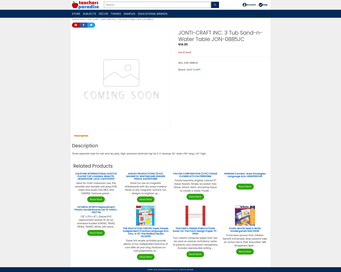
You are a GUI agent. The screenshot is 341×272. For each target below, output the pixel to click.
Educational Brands (152, 14)
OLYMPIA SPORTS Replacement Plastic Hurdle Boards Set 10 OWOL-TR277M (96, 209)
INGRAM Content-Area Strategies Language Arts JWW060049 (245, 175)
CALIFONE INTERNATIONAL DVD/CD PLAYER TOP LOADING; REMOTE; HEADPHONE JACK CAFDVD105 (96, 176)
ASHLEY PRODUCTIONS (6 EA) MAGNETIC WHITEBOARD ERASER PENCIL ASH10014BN (145, 176)
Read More (96, 199)
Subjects (89, 14)
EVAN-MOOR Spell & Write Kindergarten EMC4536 (245, 230)
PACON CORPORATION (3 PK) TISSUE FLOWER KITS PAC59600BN (195, 175)
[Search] (215, 5)
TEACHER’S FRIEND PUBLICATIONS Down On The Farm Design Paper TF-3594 (195, 231)
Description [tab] (81, 135)
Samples (129, 14)
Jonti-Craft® (92, 19)
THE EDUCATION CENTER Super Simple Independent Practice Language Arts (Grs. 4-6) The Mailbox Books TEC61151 (146, 232)
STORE (76, 14)
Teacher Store (78, 19)
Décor (103, 14)
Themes (116, 14)
